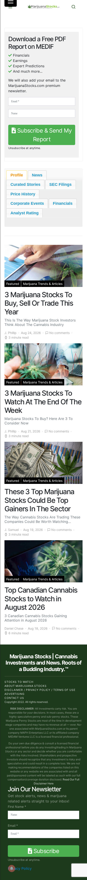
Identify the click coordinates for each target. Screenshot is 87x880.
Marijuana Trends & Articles (42, 284)
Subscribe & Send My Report (44, 134)
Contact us (14, 698)
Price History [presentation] (22, 194)
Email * (13, 825)
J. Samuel (11, 530)
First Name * (17, 806)
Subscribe (45, 850)
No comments (59, 333)
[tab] (16, 175)
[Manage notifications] (11, 868)
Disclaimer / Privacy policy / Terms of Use (39, 690)
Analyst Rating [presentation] (24, 213)
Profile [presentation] (16, 175)
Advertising (14, 694)
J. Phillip (10, 333)
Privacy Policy (20, 868)
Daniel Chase (13, 628)
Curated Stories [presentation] (25, 184)
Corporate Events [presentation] (27, 203)
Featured (12, 284)
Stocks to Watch (18, 682)
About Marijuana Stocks (25, 686)
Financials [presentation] (62, 203)
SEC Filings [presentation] (60, 184)
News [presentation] (37, 175)
